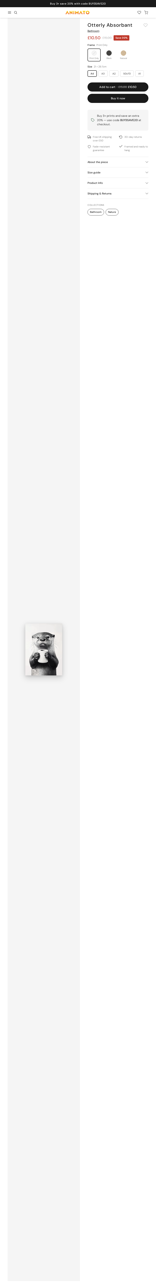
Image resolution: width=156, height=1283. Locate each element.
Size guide (94, 172)
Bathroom (93, 31)
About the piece (98, 162)
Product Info (95, 183)
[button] (16, 12)
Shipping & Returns (99, 193)
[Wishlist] (139, 12)
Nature (112, 212)
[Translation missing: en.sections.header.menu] (9, 12)
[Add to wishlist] (145, 25)
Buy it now (118, 98)
